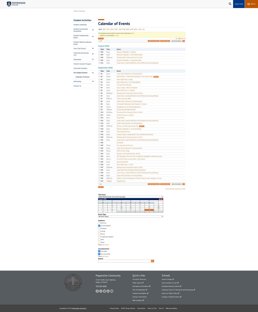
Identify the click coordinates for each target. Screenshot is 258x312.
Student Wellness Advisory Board (82, 43)
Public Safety (137, 283)
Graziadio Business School (170, 286)
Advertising (77, 81)
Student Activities (82, 20)
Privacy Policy (114, 308)
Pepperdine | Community (15, 2)
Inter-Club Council (80, 48)
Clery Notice (141, 308)
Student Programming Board (81, 36)
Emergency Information (140, 286)
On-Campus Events (80, 73)
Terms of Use (152, 308)
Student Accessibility (139, 293)
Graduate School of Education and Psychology (177, 290)
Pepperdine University (79, 308)
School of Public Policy (169, 293)
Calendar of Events (82, 77)
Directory (239, 4)
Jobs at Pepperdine (139, 290)
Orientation (77, 59)
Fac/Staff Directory (139, 279)
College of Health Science (170, 297)
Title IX (161, 308)
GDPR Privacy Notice (128, 308)
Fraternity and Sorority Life (81, 54)
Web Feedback (137, 300)
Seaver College (167, 279)
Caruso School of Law (169, 283)
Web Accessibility (171, 308)
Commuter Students (80, 68)
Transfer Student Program (82, 64)
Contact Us (77, 86)
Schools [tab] (166, 275)
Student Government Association (81, 30)
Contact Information (140, 297)
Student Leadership (80, 25)
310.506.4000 (101, 286)
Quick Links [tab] (139, 275)
